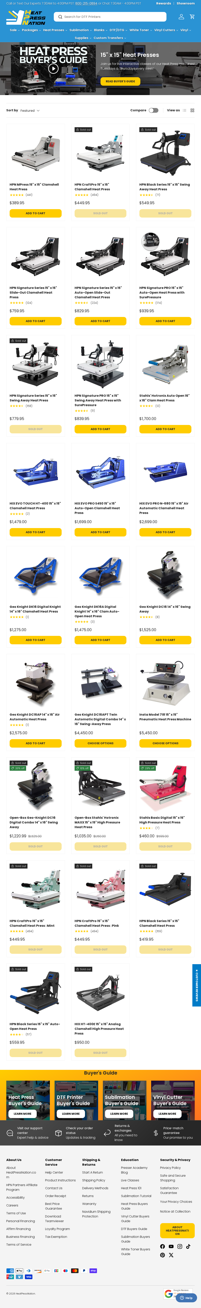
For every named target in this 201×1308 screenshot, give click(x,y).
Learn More (22, 1114)
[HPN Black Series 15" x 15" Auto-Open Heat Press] (36, 993)
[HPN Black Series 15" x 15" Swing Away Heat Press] (165, 153)
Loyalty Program (57, 1229)
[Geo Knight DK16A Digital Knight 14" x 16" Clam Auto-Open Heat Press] (101, 575)
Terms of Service (18, 1244)
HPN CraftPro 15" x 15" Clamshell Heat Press (92, 187)
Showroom (186, 3)
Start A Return (92, 1172)
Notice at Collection (175, 1211)
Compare (138, 110)
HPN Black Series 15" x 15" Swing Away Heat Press (164, 187)
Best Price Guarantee (53, 1206)
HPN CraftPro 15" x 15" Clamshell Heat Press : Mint (32, 923)
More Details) (58, 3)
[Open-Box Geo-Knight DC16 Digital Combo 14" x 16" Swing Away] (36, 786)
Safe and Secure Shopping (173, 1178)
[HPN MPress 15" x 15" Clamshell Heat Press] (36, 153)
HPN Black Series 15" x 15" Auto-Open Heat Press (35, 1026)
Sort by (12, 110)
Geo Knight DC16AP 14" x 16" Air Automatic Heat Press (35, 717)
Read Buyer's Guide (120, 81)
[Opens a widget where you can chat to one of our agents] (186, 1298)
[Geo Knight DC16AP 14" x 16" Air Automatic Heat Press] (36, 683)
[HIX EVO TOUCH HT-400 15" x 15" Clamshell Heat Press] (36, 472)
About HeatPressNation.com (21, 1172)
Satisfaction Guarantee (169, 1190)
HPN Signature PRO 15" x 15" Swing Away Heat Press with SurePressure (98, 400)
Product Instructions (60, 1180)
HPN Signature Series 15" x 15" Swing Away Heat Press (33, 398)
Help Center (54, 1172)
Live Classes (130, 1180)
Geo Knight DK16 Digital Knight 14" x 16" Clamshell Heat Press (35, 609)
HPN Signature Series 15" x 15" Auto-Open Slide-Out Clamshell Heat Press (98, 293)
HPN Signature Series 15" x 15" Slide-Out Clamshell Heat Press (33, 293)
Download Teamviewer (54, 1218)
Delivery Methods (95, 1188)
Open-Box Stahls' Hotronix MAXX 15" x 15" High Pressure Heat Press (97, 822)
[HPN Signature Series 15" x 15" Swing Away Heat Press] (36, 364)
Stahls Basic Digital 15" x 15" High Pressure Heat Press (162, 820)
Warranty (89, 1204)
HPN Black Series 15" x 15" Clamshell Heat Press (159, 923)
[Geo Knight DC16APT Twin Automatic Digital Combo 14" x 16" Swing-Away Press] (101, 683)
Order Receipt (55, 1196)
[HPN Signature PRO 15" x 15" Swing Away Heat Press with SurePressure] (101, 364)
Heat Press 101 (131, 1188)
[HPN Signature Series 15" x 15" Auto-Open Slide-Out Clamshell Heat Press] (101, 256)
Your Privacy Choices (176, 1201)
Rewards (163, 3)
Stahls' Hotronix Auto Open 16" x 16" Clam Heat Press (164, 398)
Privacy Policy (170, 1167)
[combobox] (110, 17)
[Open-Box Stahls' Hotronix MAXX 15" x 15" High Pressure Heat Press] (101, 786)
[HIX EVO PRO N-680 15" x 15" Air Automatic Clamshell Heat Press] (165, 472)
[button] (192, 16)
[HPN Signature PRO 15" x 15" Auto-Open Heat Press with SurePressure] (165, 256)
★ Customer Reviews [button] (197, 985)
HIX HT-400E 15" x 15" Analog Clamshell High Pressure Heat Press (99, 1029)
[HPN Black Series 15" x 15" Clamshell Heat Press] (165, 890)
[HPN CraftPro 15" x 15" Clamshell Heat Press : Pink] (101, 890)
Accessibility (15, 1197)
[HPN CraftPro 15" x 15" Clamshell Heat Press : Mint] (36, 890)
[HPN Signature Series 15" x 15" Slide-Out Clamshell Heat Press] (36, 256)
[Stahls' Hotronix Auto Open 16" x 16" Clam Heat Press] (165, 364)
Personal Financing (20, 1221)
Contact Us (53, 1188)
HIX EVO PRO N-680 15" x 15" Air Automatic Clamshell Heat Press (163, 508)
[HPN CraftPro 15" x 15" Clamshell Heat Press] (101, 153)
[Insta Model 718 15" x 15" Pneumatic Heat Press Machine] (165, 683)
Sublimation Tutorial (136, 1196)
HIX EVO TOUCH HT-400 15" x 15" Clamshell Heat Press (35, 505)
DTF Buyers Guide (134, 1229)
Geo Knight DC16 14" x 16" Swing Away (165, 609)
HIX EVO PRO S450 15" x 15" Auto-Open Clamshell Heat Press (97, 508)
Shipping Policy (93, 1180)
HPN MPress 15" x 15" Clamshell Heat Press (34, 187)
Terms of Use (16, 1213)
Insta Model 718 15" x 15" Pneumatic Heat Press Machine (165, 717)
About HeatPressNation (177, 1230)
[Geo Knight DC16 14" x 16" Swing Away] (165, 575)
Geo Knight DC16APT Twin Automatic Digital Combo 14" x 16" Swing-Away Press (100, 719)
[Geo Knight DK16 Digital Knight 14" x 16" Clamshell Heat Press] (36, 575)
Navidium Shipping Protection (96, 1214)
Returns (88, 1196)
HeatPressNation (25, 1293)
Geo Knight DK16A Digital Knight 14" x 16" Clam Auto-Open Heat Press (97, 611)
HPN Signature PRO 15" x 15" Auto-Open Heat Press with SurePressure (162, 293)
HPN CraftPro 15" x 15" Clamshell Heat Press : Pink (97, 923)
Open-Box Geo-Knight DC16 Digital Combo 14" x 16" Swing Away (34, 822)
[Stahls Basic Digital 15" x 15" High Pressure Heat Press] (165, 786)
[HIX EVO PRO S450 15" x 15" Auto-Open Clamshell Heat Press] (101, 472)
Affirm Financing (18, 1229)
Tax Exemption (56, 1236)
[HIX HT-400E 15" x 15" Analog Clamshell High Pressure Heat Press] (101, 993)
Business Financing (20, 1236)
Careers (12, 1205)
